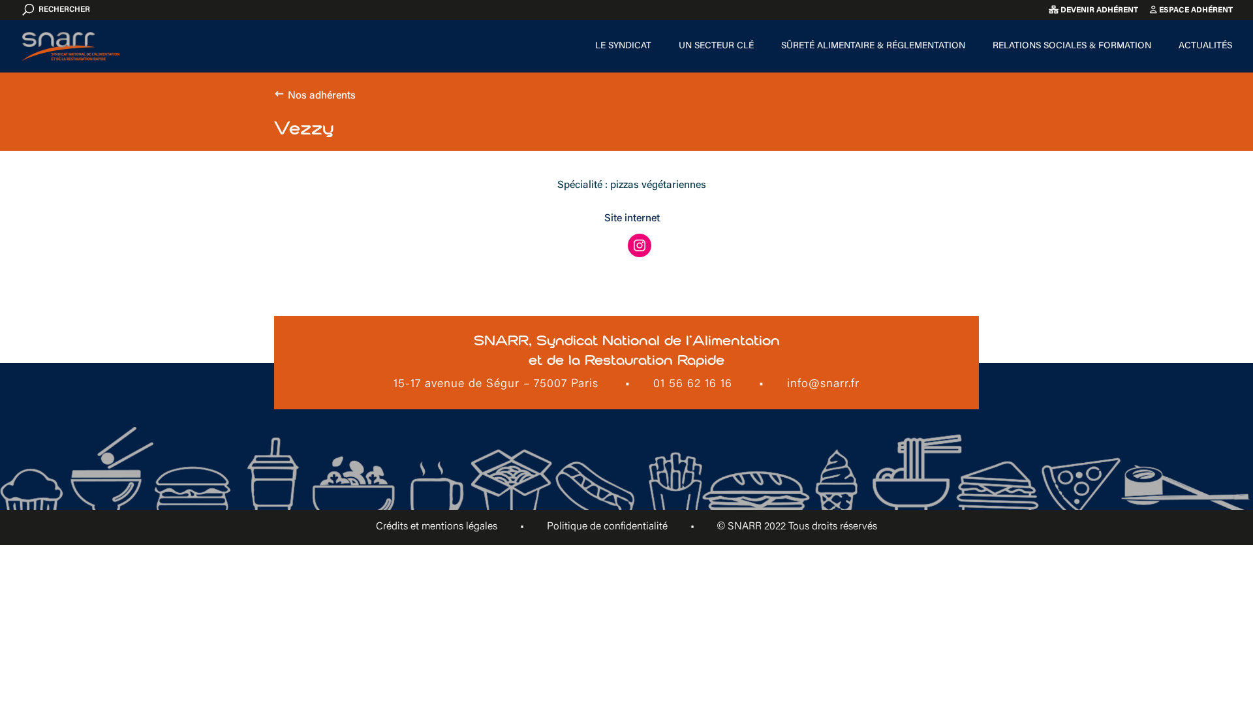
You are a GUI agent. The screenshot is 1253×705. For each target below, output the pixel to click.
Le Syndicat (623, 46)
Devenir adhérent (1098, 10)
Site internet (632, 218)
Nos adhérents (322, 96)
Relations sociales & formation (1072, 46)
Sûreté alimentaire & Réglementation (873, 46)
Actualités (1205, 46)
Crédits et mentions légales (436, 527)
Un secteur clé (716, 46)
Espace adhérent (1195, 10)
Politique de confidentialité (607, 527)
